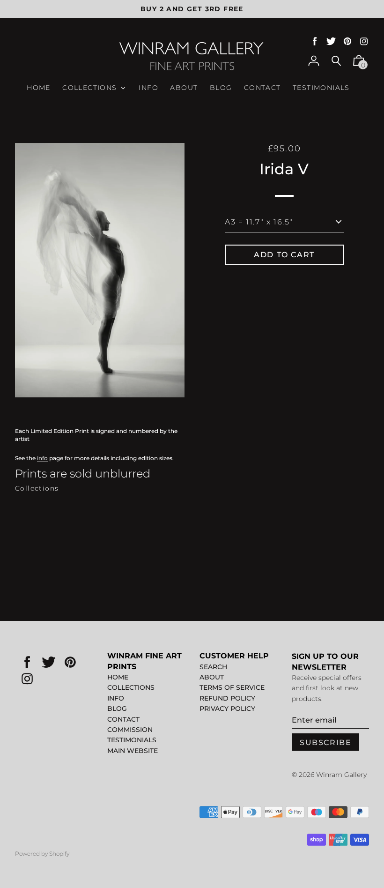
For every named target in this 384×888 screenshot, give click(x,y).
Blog (117, 708)
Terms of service (232, 687)
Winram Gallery (341, 774)
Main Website (132, 750)
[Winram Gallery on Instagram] (364, 41)
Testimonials (131, 740)
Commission (130, 729)
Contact (123, 719)
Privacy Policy (227, 708)
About (211, 677)
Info (115, 698)
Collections (37, 488)
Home (117, 677)
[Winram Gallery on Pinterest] (347, 41)
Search (213, 667)
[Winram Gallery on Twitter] (331, 41)
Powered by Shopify (42, 853)
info (42, 458)
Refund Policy (227, 698)
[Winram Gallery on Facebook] (315, 41)
